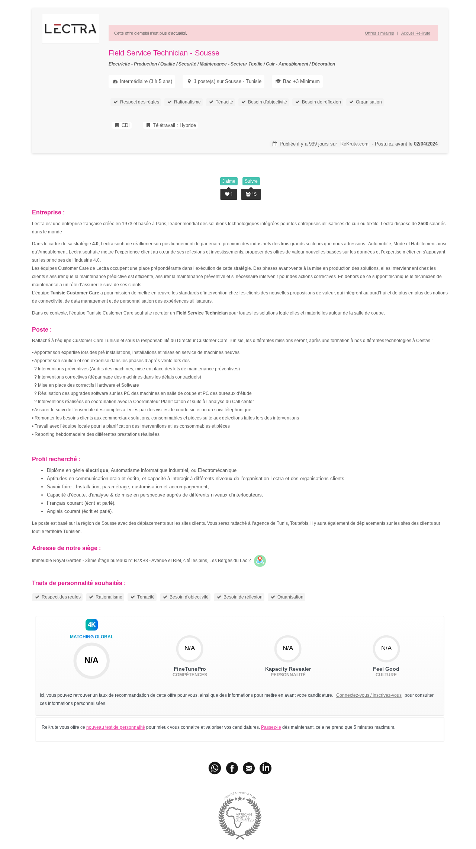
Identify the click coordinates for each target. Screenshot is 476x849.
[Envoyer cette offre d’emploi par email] (249, 767)
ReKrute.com (354, 144)
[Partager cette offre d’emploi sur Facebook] (232, 767)
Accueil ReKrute (415, 33)
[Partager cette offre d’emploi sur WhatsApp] (215, 767)
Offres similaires (379, 33)
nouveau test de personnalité (115, 727)
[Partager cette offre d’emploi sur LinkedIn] (265, 767)
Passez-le (271, 727)
